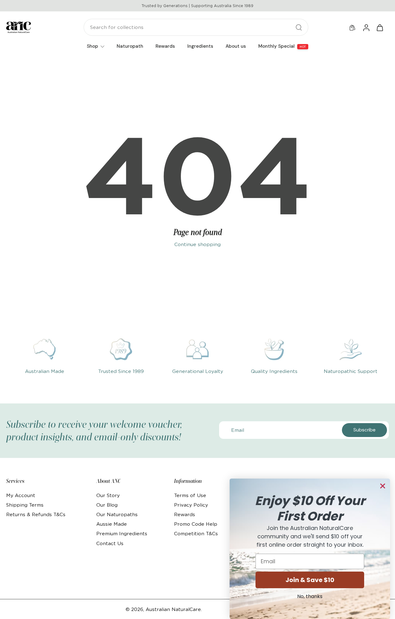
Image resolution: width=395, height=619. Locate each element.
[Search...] (298, 27)
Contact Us (109, 543)
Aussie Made (111, 524)
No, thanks (309, 596)
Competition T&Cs (196, 533)
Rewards (184, 514)
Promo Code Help (195, 524)
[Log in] (366, 27)
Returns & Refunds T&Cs (35, 514)
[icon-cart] (379, 27)
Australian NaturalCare (173, 609)
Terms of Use (190, 495)
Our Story (108, 495)
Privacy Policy (191, 505)
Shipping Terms (25, 505)
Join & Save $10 (309, 580)
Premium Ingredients (121, 533)
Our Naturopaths (117, 514)
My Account (20, 495)
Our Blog (107, 505)
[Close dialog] (383, 486)
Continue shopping (197, 244)
